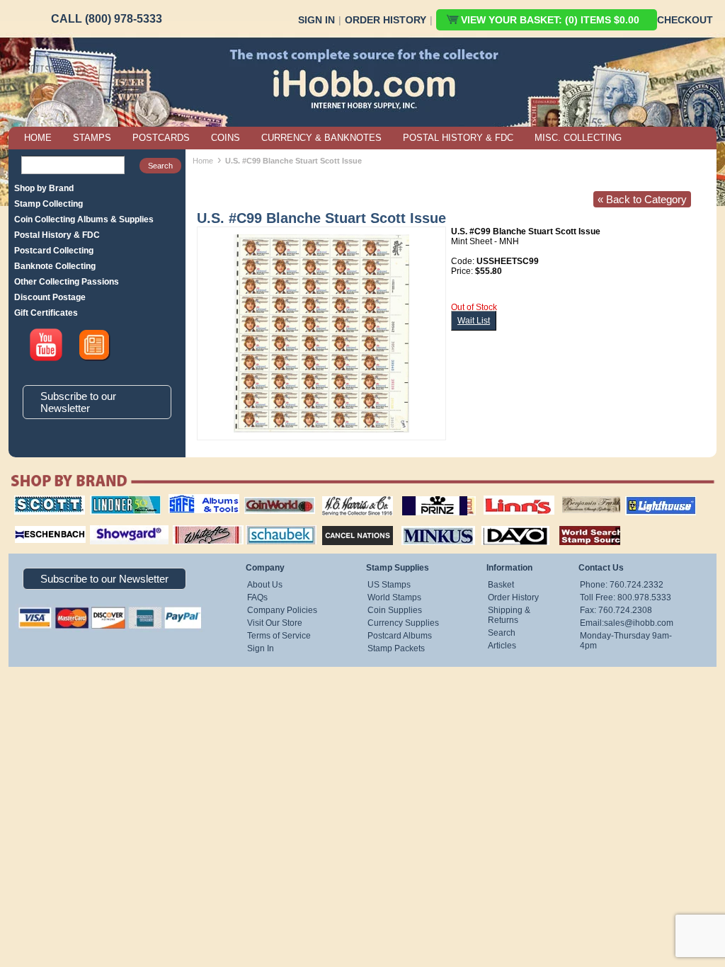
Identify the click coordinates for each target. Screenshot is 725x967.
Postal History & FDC (57, 235)
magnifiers (28, 524)
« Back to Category (642, 199)
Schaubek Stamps (273, 524)
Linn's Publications (503, 495)
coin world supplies (275, 495)
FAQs (257, 597)
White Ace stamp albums (193, 529)
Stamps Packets (345, 524)
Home (203, 160)
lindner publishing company (119, 500)
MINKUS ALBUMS (426, 524)
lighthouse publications (643, 500)
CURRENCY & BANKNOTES (321, 137)
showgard (104, 524)
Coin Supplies (394, 610)
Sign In (316, 19)
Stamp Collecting (48, 204)
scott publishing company (38, 500)
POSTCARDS (161, 137)
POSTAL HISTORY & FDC (458, 137)
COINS (225, 137)
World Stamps (394, 597)
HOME (38, 137)
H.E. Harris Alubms (350, 495)
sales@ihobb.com (638, 623)
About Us (264, 585)
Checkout (685, 19)
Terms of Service (279, 636)
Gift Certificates (46, 313)
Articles (502, 646)
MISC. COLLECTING (578, 137)
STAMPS (92, 137)
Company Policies (282, 610)
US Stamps (389, 585)
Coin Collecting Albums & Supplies (84, 219)
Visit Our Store (274, 623)
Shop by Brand (44, 188)
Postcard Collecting (53, 251)
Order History (385, 19)
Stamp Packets (396, 648)
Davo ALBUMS (496, 524)
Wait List (473, 321)
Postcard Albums (399, 636)
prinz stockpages (423, 495)
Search (501, 633)
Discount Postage (50, 297)
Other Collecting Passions (66, 282)
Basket (501, 585)
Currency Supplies (403, 623)
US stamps (565, 495)
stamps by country (578, 524)
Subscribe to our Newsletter (78, 402)
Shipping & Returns (509, 615)
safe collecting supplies (189, 500)
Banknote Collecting (55, 266)
